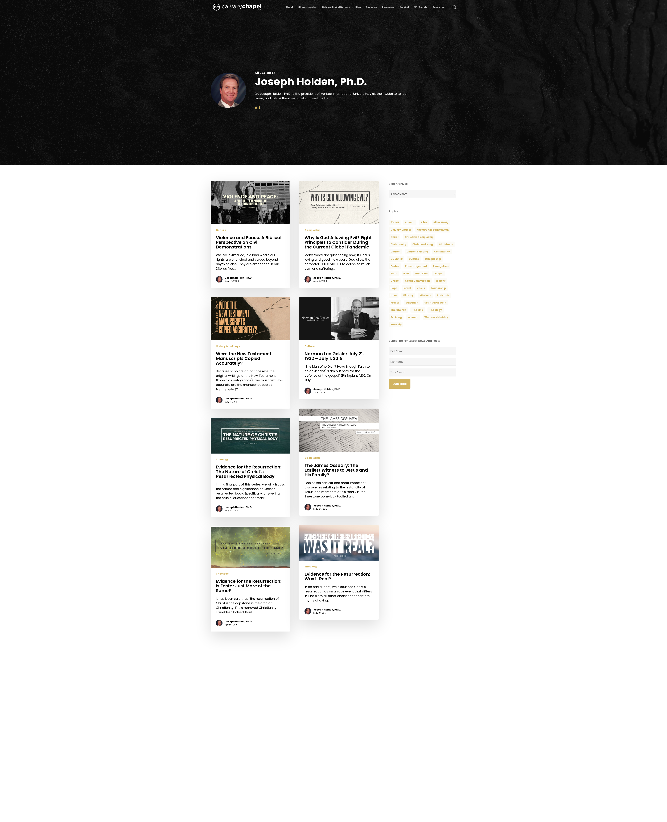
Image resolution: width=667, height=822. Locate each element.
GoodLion (421, 273)
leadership (438, 288)
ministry (408, 295)
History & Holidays (228, 346)
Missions (425, 295)
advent (410, 222)
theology (435, 310)
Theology (222, 459)
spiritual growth (435, 302)
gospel (438, 273)
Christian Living (422, 244)
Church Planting (417, 251)
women (413, 317)
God (406, 273)
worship (396, 324)
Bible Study (440, 222)
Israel (407, 288)
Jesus (421, 288)
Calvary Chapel (400, 229)
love (393, 295)
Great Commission (417, 281)
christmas (446, 244)
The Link (417, 310)
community (442, 251)
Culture (221, 230)
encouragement (416, 266)
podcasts (443, 295)
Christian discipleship (419, 237)
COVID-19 (396, 259)
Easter (394, 266)
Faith (393, 273)
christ (394, 237)
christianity (398, 244)
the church (398, 310)
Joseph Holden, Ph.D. (238, 278)
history (441, 281)
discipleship (433, 259)
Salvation (412, 302)
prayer (395, 302)
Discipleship (312, 230)
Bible (424, 222)
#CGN (394, 222)
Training (396, 317)
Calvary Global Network (433, 229)
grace (394, 281)
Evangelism (440, 266)
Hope (393, 288)
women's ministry (436, 317)
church (395, 251)
